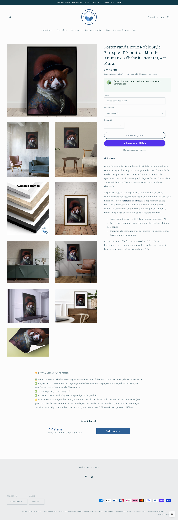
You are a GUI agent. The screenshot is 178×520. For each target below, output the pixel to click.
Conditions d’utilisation (93, 511)
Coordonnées (141, 511)
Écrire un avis (113, 431)
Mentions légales (164, 514)
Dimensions (109, 107)
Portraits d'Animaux (132, 200)
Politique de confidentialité (71, 511)
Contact (95, 467)
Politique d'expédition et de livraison (119, 511)
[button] (10, 17)
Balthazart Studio (34, 511)
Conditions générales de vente (159, 511)
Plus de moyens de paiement (134, 150)
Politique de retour (51, 511)
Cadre (106, 95)
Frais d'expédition (124, 74)
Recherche (84, 467)
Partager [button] (111, 157)
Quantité (108, 120)
